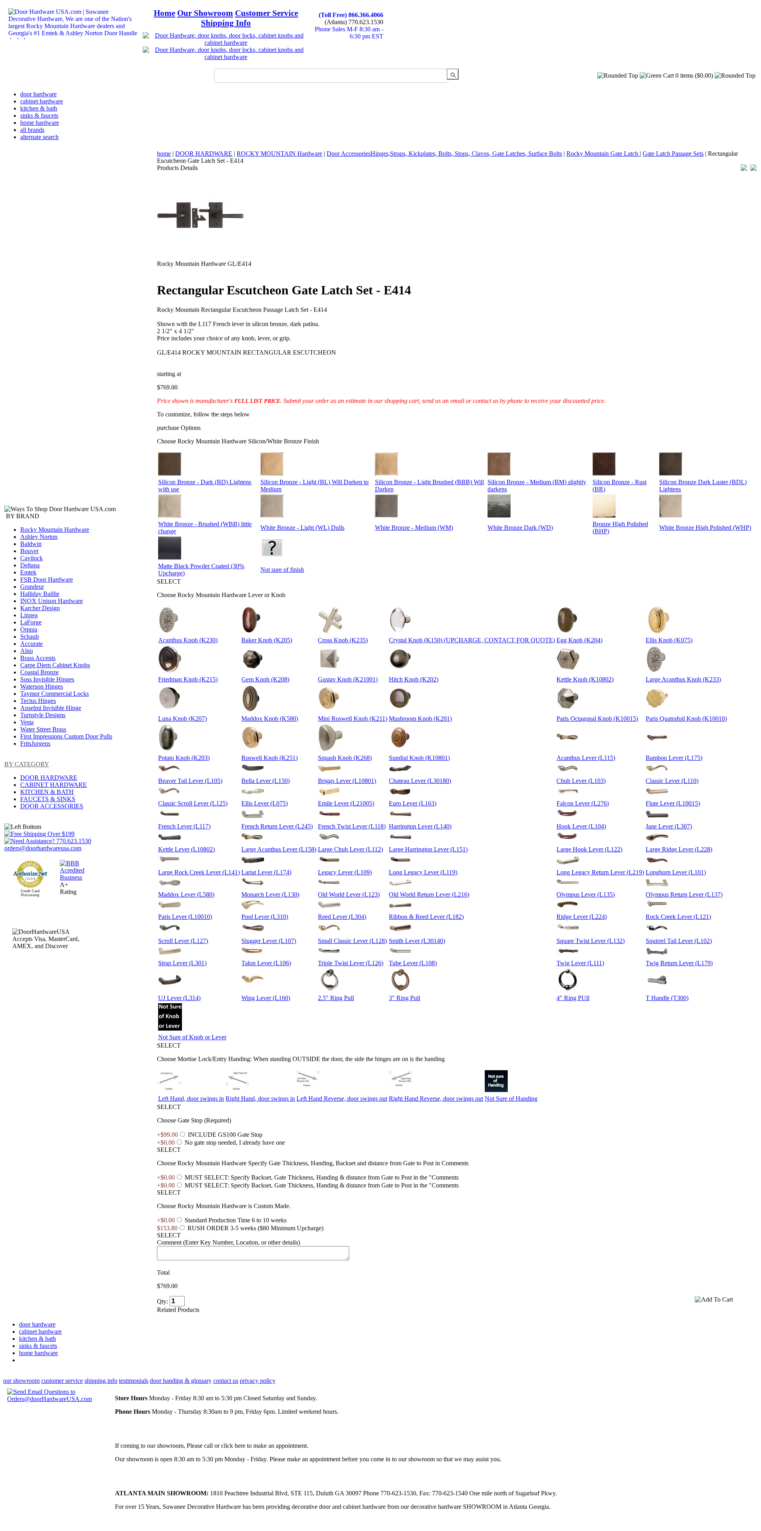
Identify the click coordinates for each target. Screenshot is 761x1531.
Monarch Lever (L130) (270, 894)
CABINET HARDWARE (53, 784)
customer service (62, 1380)
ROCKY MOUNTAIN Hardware (279, 153)
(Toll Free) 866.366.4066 (351, 14)
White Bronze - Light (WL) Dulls (302, 527)
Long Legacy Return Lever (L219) (600, 872)
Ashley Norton (38, 536)
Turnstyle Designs (42, 715)
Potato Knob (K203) (184, 757)
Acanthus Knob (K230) (188, 640)
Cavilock (31, 558)
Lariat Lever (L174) (266, 872)
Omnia (28, 629)
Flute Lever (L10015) (673, 803)
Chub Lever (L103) (581, 780)
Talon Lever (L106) (266, 963)
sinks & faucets (39, 115)
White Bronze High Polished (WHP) (705, 527)
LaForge (31, 622)
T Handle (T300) (667, 998)
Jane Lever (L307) (669, 826)
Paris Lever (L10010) (185, 916)
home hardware (39, 122)
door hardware (38, 94)
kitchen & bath (38, 108)
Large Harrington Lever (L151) (428, 849)
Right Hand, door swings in (260, 1098)
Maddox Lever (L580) (186, 894)
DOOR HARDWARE (48, 777)
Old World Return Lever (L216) (429, 894)
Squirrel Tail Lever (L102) (679, 940)
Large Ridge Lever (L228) (679, 849)
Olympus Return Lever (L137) (684, 894)
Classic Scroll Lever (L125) (193, 803)
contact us (225, 1380)
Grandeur (32, 586)
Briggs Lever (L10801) (347, 780)
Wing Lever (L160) (265, 998)
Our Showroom (205, 13)
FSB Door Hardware (46, 579)
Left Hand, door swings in (191, 1098)
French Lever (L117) (184, 826)
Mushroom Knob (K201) (420, 718)
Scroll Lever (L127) (183, 940)
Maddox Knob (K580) (269, 718)
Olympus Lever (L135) (585, 894)
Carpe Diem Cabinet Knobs (55, 665)
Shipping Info (226, 23)
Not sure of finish (282, 569)
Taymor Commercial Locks (54, 693)
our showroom (21, 1380)
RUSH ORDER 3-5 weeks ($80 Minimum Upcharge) (255, 1228)
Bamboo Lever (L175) (674, 757)
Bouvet (29, 551)
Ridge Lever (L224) (581, 916)
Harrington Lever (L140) (420, 826)
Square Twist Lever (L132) (590, 940)
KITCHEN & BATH (47, 791)
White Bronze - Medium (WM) (414, 527)
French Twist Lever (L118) (352, 826)
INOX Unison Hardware (51, 601)
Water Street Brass (43, 729)
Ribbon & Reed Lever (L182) (426, 916)
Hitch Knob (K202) (413, 679)
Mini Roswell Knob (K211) (352, 718)
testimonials (133, 1380)
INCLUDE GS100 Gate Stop (225, 1134)
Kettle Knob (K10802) (585, 679)
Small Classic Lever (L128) (352, 940)
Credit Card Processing (30, 893)
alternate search (39, 137)
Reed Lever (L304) (342, 916)
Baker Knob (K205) (266, 640)
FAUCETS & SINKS (47, 799)
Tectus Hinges (38, 700)
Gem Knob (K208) (265, 679)
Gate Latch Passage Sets (673, 153)
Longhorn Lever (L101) (676, 872)
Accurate (31, 643)
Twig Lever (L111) (580, 963)
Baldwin (31, 543)
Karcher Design (40, 608)
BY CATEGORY (26, 764)
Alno (26, 650)
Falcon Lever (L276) (582, 803)
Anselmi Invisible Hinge (50, 707)
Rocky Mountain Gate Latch (603, 153)
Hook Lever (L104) (581, 826)
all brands (32, 129)
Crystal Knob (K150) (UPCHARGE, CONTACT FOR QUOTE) (472, 640)
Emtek (28, 572)
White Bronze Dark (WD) (520, 527)
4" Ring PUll (572, 998)
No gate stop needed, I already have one (235, 1142)
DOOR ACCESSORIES (51, 806)
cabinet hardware (41, 101)
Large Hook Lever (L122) (589, 849)
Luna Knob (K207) (182, 718)
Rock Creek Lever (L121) (678, 916)
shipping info (100, 1380)
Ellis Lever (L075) (264, 803)
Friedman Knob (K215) (188, 679)
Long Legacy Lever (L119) (423, 872)
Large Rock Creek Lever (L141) (199, 872)
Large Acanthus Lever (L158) (278, 849)
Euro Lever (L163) (412, 803)
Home (164, 13)
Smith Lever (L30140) (417, 940)
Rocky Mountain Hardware (54, 529)
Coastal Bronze (39, 672)
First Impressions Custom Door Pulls (66, 736)
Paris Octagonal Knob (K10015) (597, 718)
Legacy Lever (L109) (345, 872)
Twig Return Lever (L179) (679, 963)
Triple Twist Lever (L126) (350, 963)
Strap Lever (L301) (182, 963)
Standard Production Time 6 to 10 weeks (236, 1220)
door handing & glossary (181, 1380)
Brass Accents (37, 658)
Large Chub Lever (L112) (350, 849)
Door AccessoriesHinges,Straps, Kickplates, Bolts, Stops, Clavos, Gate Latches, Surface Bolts (444, 153)
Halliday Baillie (39, 593)
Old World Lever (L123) (349, 894)
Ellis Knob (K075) (669, 640)
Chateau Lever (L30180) (420, 780)
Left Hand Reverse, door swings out (341, 1098)
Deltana (30, 565)
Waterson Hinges (41, 686)
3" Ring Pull (404, 998)
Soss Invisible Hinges (47, 679)
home (164, 153)
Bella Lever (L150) (265, 780)
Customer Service (266, 13)
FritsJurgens (35, 743)
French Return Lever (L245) (277, 826)
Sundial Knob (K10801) (419, 757)
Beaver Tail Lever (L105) (190, 780)
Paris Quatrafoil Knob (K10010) (686, 718)
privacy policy (257, 1380)
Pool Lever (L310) (264, 916)
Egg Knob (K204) (579, 640)
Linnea (29, 615)
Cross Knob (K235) (343, 640)
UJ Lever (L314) (179, 998)
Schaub (29, 636)
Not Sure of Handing (511, 1098)
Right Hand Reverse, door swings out (436, 1098)
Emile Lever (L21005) (346, 803)
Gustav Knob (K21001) (348, 679)
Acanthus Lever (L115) (585, 757)
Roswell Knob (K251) (269, 757)
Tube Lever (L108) (413, 963)
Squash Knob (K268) (345, 757)
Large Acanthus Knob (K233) (683, 679)
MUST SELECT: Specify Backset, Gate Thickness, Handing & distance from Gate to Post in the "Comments (322, 1177)
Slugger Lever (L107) (268, 940)
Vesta (27, 722)
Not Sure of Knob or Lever (192, 1037)
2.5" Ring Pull (336, 998)
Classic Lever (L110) (672, 780)
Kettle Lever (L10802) (186, 849)
